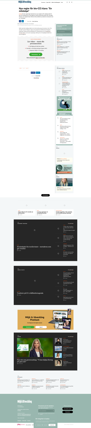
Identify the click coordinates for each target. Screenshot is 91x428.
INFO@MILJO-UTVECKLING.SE (26, 415)
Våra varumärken (28, 424)
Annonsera (28, 420)
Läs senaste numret (67, 408)
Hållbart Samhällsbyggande (55, 2)
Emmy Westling (35, 21)
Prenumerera (43, 2)
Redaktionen (19, 420)
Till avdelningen (70, 223)
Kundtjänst (33, 424)
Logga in (41, 327)
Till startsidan (45, 195)
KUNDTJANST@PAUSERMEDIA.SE (26, 414)
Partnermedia (24, 420)
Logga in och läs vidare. (40, 57)
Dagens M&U (48, 2)
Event (62, 2)
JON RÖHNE (19, 410)
